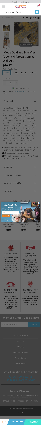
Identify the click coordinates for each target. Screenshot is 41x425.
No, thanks (11, 219)
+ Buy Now (32, 422)
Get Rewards (6, 215)
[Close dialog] (39, 203)
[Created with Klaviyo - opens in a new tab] (20, 222)
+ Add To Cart (16, 421)
